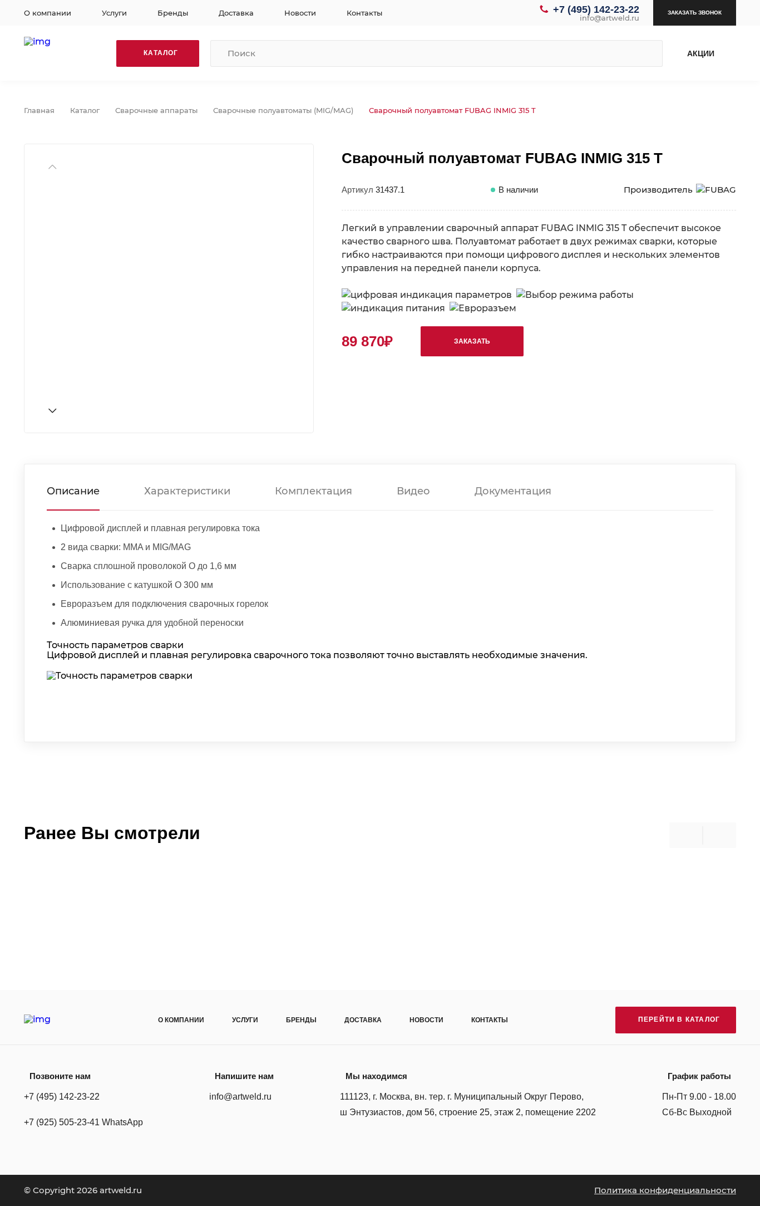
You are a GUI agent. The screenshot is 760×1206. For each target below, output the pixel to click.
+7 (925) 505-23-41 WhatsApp (83, 1122)
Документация (513, 491)
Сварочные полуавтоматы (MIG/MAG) (283, 110)
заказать (472, 341)
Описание (73, 491)
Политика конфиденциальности (665, 1190)
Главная (39, 110)
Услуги (114, 12)
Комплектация (313, 491)
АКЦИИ (700, 53)
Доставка (236, 12)
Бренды (172, 12)
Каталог (85, 110)
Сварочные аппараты (156, 110)
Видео (413, 491)
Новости (300, 12)
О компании (47, 12)
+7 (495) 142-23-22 (596, 9)
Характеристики (187, 491)
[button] (52, 410)
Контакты (364, 12)
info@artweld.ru (609, 17)
